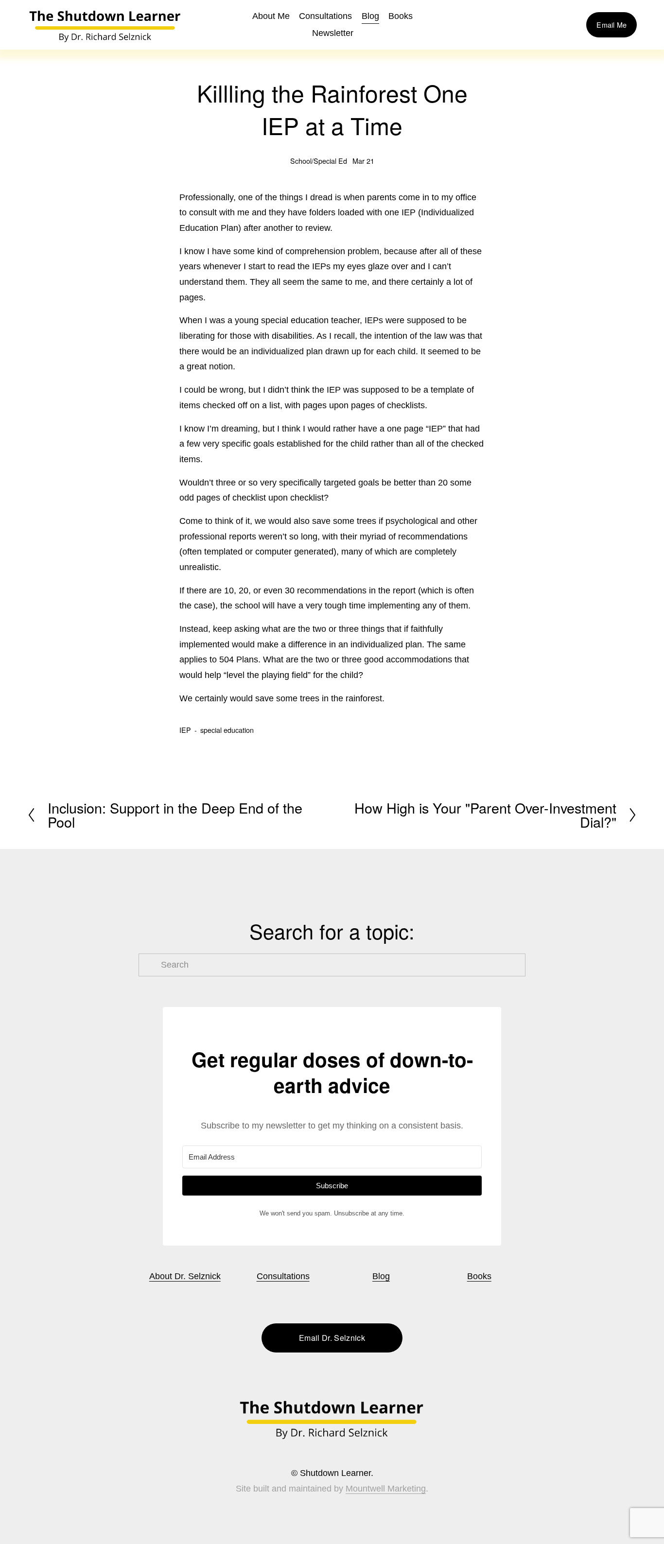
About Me (271, 16)
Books (479, 1276)
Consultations (325, 16)
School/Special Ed (318, 161)
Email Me (611, 25)
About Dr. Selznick (185, 1276)
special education (227, 730)
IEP (185, 730)
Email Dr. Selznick (332, 1337)
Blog (370, 16)
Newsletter (332, 33)
